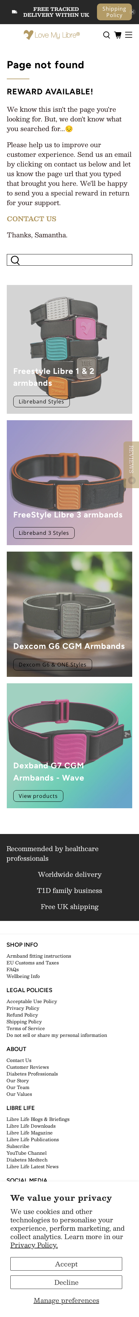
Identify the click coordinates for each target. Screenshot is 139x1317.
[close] (132, 12)
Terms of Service (25, 1028)
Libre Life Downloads (31, 1126)
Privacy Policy (22, 1008)
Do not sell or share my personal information (56, 1035)
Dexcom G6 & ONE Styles (53, 664)
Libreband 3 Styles (44, 532)
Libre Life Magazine (29, 1132)
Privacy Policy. (34, 1244)
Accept (66, 1263)
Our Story (17, 1080)
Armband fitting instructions (38, 956)
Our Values (19, 1094)
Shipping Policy (114, 12)
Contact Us (18, 1060)
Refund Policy (22, 1015)
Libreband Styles (41, 401)
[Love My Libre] (51, 35)
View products (38, 796)
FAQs (12, 969)
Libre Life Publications (32, 1139)
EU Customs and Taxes (32, 962)
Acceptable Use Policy (31, 1001)
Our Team (17, 1087)
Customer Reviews (27, 1067)
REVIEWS (131, 460)
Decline (66, 1282)
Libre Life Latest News (32, 1166)
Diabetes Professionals (32, 1073)
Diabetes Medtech (27, 1159)
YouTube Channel (26, 1153)
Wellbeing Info (23, 976)
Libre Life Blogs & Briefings (38, 1119)
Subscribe (17, 1146)
